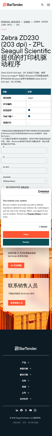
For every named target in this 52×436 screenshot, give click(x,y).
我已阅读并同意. (18, 187)
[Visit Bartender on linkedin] (17, 410)
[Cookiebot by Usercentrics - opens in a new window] (38, 192)
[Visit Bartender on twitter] (26, 410)
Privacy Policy (34, 214)
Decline (26, 242)
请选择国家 (7, 177)
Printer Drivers (10, 21)
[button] (26, 362)
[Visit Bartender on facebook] (21, 410)
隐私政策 (25, 187)
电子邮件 (6, 167)
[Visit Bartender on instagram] (35, 410)
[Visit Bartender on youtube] (30, 410)
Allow (26, 234)
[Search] (42, 4)
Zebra (27, 21)
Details (44, 226)
